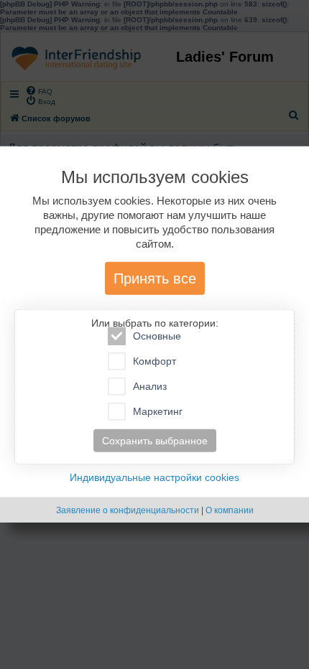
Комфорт (154, 361)
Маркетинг (158, 411)
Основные (157, 336)
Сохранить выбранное (155, 440)
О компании (230, 510)
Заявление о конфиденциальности (127, 510)
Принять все (155, 278)
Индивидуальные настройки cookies (154, 477)
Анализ (150, 386)
